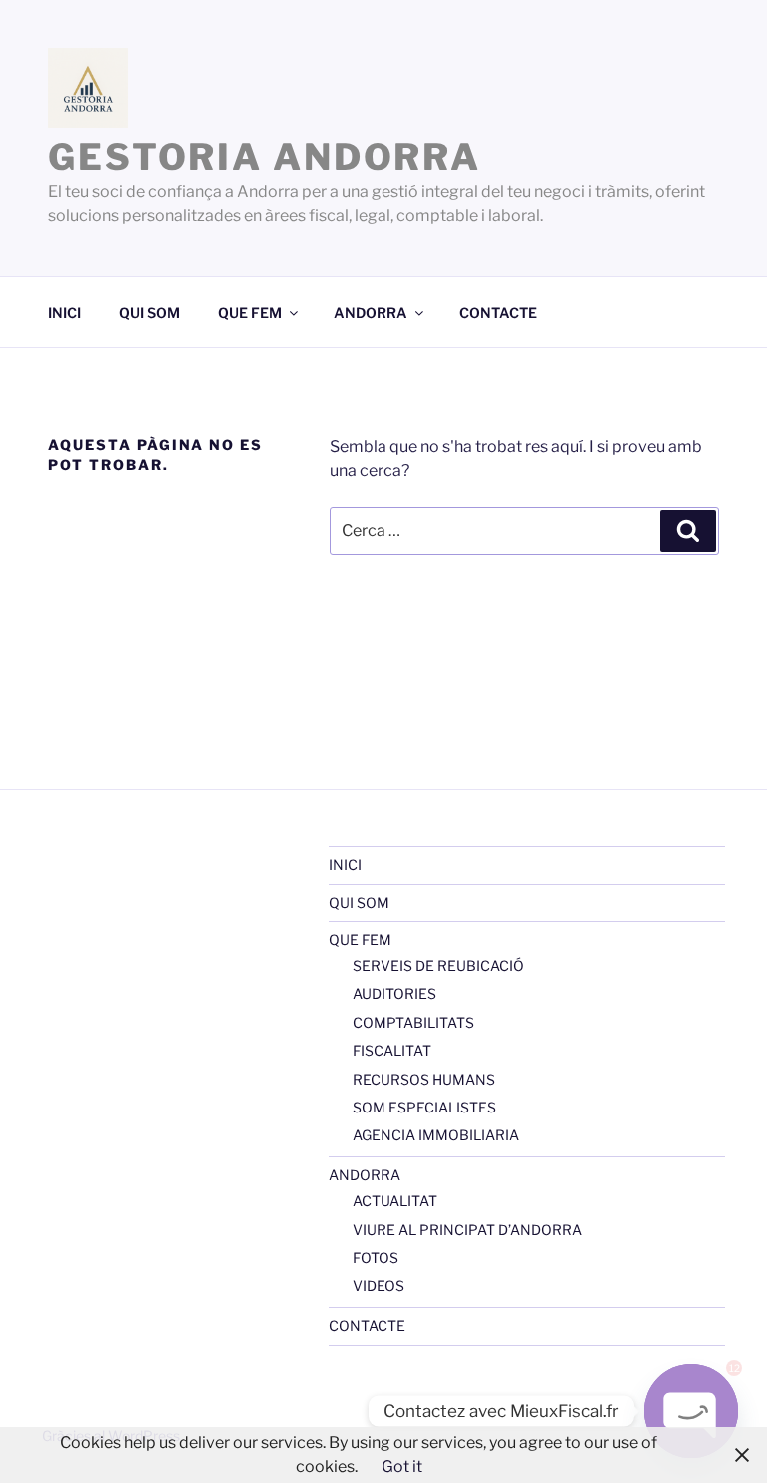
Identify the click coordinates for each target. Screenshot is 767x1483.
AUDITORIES (394, 993)
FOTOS (375, 1257)
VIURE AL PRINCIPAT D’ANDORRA (467, 1229)
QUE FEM (250, 312)
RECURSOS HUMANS (424, 1079)
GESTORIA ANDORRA (264, 157)
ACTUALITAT (395, 1200)
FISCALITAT (392, 1050)
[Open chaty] (691, 1411)
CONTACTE (498, 312)
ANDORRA (370, 312)
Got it (402, 1466)
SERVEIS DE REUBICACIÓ (438, 965)
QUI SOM (149, 312)
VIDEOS (378, 1285)
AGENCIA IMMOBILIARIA (436, 1134)
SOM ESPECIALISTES (424, 1107)
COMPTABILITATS (413, 1022)
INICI (64, 312)
